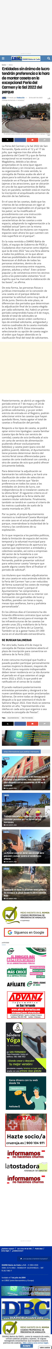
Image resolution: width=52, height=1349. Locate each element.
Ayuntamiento (13, 718)
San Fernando (27, 718)
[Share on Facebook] (20, 140)
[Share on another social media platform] (44, 140)
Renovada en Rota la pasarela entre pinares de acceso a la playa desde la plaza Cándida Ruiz (25, 892)
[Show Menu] (3, 58)
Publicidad (39, 1249)
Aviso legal (5, 1251)
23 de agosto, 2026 (11, 788)
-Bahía (10, 65)
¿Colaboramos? (17, 1251)
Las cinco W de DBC (24, 1249)
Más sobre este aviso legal (35, 1342)
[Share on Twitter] (8, 140)
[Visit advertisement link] (26, 738)
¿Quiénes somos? (7, 1249)
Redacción (20, 98)
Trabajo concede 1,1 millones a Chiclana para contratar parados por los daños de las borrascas (25, 819)
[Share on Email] (32, 140)
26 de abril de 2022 (36, 98)
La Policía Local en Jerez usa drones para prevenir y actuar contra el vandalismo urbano (24, 856)
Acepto (26, 1345)
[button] (34, 1258)
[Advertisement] (26, 26)
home (4, 65)
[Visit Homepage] (25, 58)
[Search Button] (48, 58)
